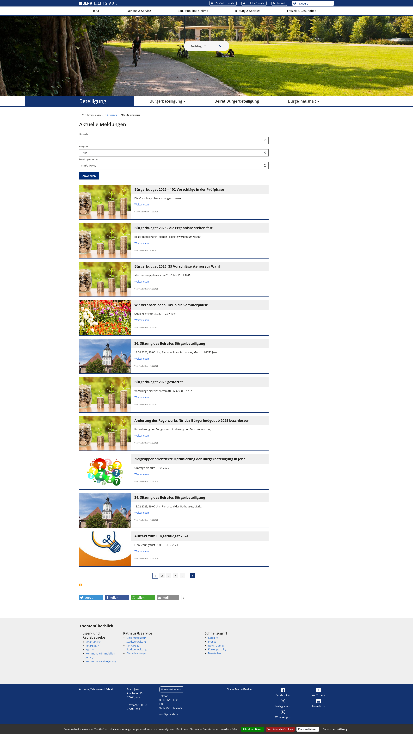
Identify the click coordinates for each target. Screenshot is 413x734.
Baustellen (214, 653)
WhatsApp (281, 717)
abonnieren (82, 585)
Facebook (281, 695)
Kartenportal (216, 649)
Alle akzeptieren (252, 729)
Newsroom (215, 645)
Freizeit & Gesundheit (301, 11)
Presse (212, 641)
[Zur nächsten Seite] (192, 575)
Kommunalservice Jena (100, 661)
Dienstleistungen (136, 653)
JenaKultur (92, 642)
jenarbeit (91, 646)
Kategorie (83, 146)
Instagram (281, 706)
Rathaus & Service (138, 11)
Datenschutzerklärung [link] (335, 729)
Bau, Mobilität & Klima (193, 11)
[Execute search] (220, 46)
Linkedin (317, 706)
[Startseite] (83, 114)
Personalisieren (307, 729)
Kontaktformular (173, 689)
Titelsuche (83, 134)
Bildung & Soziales (247, 11)
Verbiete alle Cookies (280, 729)
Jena (96, 11)
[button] (91, 597)
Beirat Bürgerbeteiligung (237, 101)
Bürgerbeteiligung (166, 101)
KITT (88, 649)
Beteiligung (92, 101)
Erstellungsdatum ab (88, 159)
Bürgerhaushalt (302, 101)
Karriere (213, 638)
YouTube (317, 695)
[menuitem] (96, 10)
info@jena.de (167, 714)
